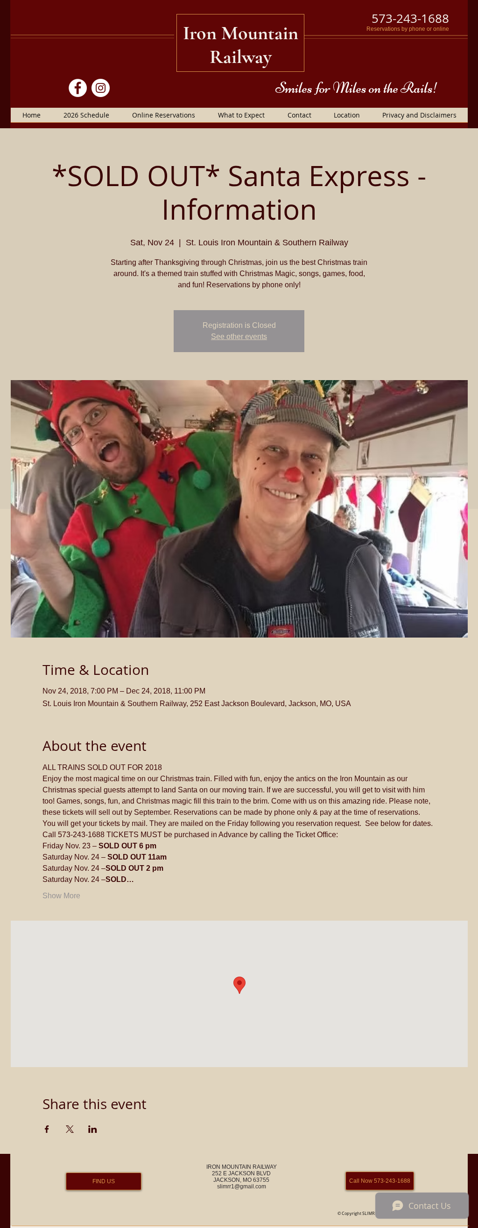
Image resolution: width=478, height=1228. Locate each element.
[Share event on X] (69, 1129)
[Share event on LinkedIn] (92, 1129)
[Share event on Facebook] (46, 1129)
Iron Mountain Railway (240, 45)
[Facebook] (78, 88)
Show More (61, 896)
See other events (239, 336)
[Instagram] (100, 88)
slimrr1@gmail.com (241, 1186)
